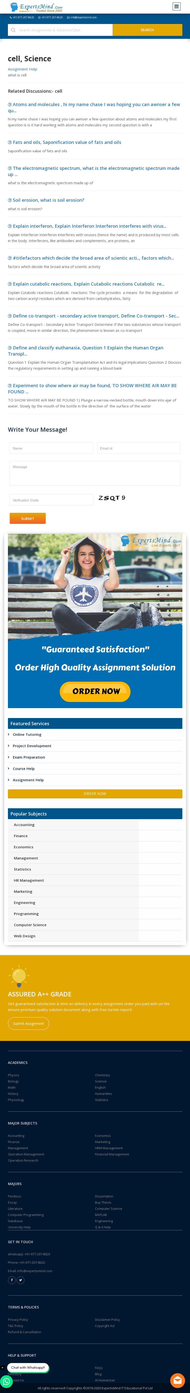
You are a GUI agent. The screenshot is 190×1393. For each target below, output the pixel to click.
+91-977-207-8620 (23, 17)
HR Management (29, 880)
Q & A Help (103, 1227)
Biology (13, 1081)
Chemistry (102, 1075)
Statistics (22, 869)
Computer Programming (26, 1215)
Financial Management (112, 1154)
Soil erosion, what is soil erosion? (48, 200)
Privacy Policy (18, 1319)
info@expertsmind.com (84, 17)
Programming (26, 913)
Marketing (23, 891)
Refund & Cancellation (24, 1332)
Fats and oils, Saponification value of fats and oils (67, 142)
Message (20, 467)
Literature (15, 1208)
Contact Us (16, 1380)
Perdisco (14, 1196)
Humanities (103, 1093)
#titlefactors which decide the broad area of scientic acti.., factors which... (93, 258)
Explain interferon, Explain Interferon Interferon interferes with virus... (89, 226)
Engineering (24, 902)
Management (26, 857)
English (100, 1087)
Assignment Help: (23, 69)
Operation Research (23, 1160)
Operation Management (26, 1154)
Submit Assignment (28, 1023)
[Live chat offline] (177, 1380)
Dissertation (104, 1196)
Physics (13, 1075)
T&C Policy (15, 1326)
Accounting (24, 824)
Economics (23, 846)
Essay (12, 1202)
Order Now (95, 793)
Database (15, 1221)
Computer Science (30, 924)
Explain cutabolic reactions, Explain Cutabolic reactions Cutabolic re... (89, 284)
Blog (98, 1374)
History (13, 1093)
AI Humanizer (105, 1380)
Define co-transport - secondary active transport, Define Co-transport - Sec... (96, 316)
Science (101, 1081)
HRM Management (109, 1148)
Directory (15, 1374)
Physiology (16, 1100)
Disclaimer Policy (107, 1319)
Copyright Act (105, 1326)
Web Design (24, 935)
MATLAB (101, 1215)
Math (12, 1087)
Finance (21, 835)
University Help (19, 1227)
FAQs (99, 1368)
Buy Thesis (103, 1202)
